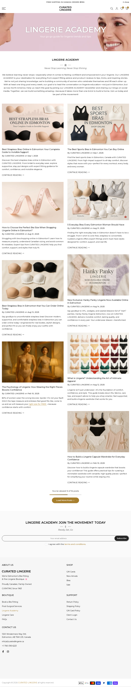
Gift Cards (71, 572)
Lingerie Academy (10, 610)
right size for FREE (38, 404)
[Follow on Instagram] (8, 651)
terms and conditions (75, 544)
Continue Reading (12, 175)
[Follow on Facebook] (3, 651)
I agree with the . (67, 544)
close (5, 2)
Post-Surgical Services (12, 606)
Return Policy (73, 602)
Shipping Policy (73, 606)
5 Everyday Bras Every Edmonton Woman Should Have (95, 224)
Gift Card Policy (73, 610)
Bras (68, 580)
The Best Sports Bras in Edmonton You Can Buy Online (95, 149)
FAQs (4, 619)
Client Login (72, 615)
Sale (68, 585)
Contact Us (72, 619)
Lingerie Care (8, 615)
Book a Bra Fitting (10, 602)
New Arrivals (72, 576)
